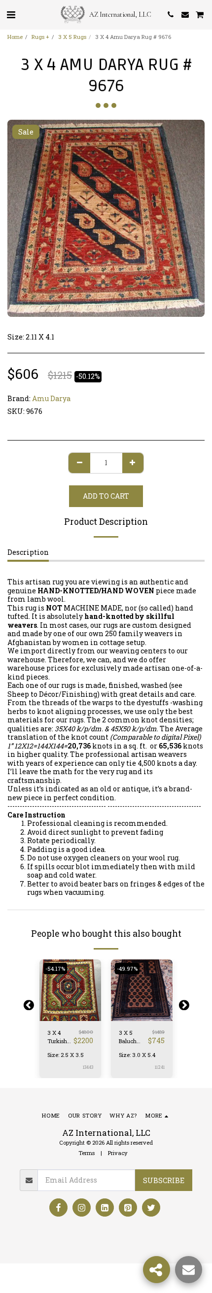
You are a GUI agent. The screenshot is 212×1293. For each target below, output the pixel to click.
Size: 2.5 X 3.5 (65, 1054)
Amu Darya (51, 398)
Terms (86, 1153)
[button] (10, 14)
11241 (160, 1067)
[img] (70, 990)
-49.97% (127, 968)
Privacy (118, 1153)
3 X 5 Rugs (72, 36)
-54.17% (55, 968)
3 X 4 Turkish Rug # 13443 (57, 1037)
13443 (88, 1067)
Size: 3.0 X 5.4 (137, 1054)
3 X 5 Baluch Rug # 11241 (128, 1037)
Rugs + (40, 36)
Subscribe (163, 1180)
